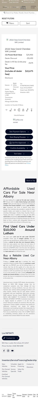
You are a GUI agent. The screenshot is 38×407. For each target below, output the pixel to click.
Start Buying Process (18, 137)
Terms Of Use (14, 395)
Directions (30, 367)
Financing (22, 360)
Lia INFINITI (4, 395)
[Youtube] (12, 351)
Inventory (6, 360)
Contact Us (10, 338)
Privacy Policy (10, 395)
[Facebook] (4, 351)
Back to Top (30, 180)
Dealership (32, 360)
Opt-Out (34, 395)
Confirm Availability (17, 148)
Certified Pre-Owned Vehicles (6, 376)
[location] (22, 1)
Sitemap (19, 395)
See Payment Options (18, 131)
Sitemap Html (24, 395)
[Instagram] (8, 351)
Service (14, 360)
